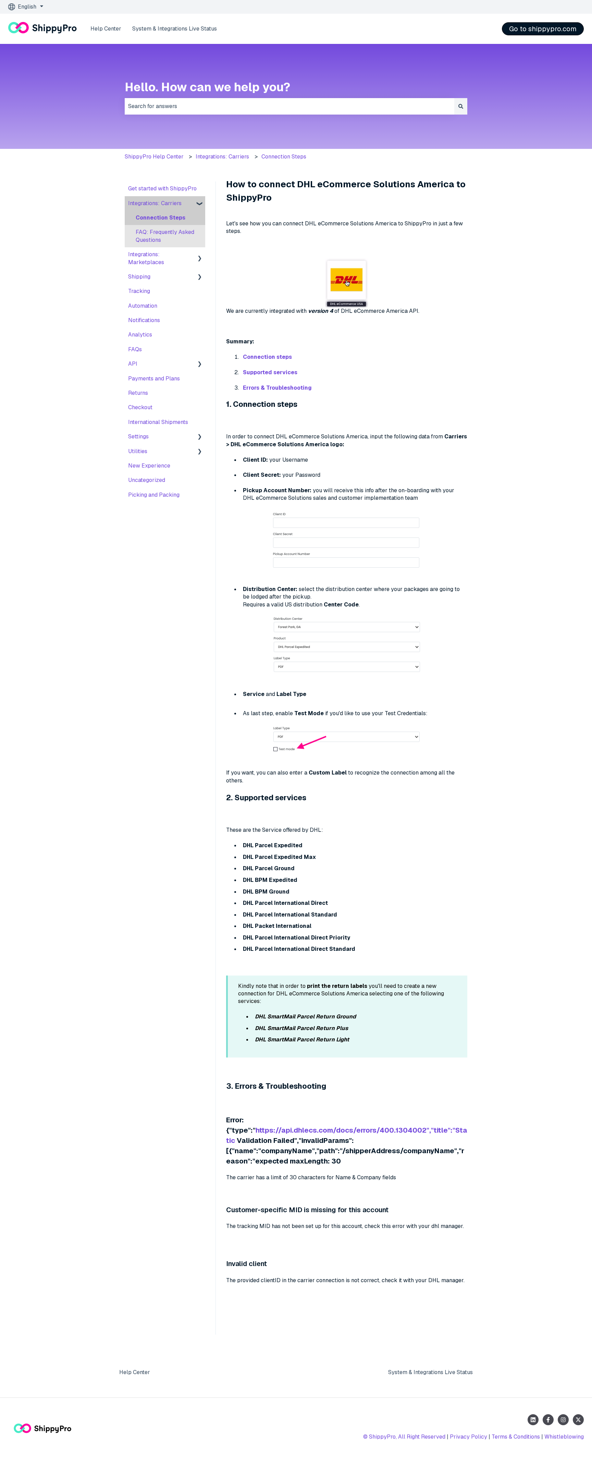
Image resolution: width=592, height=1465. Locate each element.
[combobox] (289, 106)
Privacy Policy (468, 1436)
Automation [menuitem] (142, 305)
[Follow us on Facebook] (548, 1419)
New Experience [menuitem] (149, 465)
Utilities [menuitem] (137, 451)
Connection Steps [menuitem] (160, 217)
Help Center (105, 28)
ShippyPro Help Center (154, 156)
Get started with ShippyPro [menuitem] (162, 188)
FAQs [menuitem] (135, 349)
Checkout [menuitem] (140, 407)
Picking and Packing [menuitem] (154, 494)
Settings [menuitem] (138, 436)
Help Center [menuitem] (134, 1372)
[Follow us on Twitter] (578, 1419)
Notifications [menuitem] (144, 320)
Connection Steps (283, 156)
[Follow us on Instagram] (563, 1419)
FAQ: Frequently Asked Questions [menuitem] (165, 235)
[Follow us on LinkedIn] (533, 1419)
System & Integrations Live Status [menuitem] (430, 1372)
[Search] (460, 106)
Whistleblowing (564, 1436)
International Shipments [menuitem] (158, 422)
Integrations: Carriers (222, 156)
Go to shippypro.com (543, 28)
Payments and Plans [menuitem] (154, 378)
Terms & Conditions (516, 1436)
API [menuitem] (132, 363)
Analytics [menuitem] (140, 334)
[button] (199, 204)
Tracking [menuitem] (139, 291)
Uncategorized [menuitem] (146, 480)
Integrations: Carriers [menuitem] (155, 203)
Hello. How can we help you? (207, 87)
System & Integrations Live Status (174, 28)
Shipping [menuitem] (139, 276)
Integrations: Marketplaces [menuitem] (146, 258)
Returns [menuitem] (138, 393)
